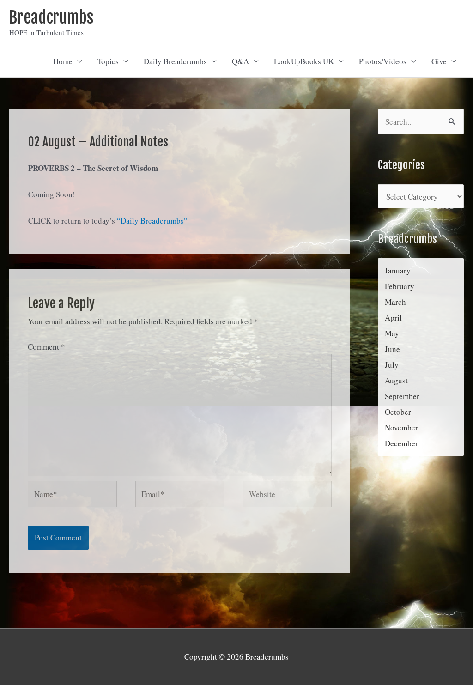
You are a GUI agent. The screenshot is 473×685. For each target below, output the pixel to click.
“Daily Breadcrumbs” (152, 220)
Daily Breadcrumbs (175, 61)
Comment (46, 346)
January (398, 270)
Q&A (240, 61)
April (393, 317)
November (401, 427)
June (392, 349)
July (392, 364)
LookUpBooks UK (304, 61)
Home (63, 61)
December (401, 443)
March (395, 302)
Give (439, 61)
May (392, 333)
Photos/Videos (382, 61)
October (398, 411)
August (396, 380)
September (402, 396)
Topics (108, 61)
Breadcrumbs (51, 17)
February (399, 286)
